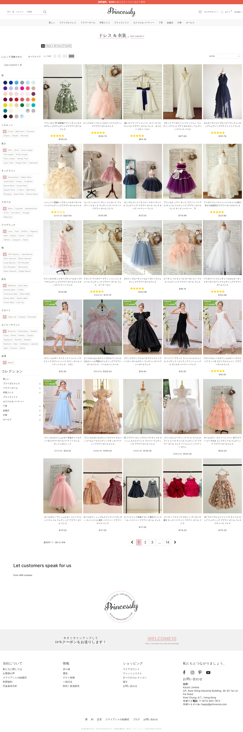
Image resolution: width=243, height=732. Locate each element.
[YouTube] (209, 672)
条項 (128, 729)
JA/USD (237, 12)
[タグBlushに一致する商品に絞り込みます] (10, 93)
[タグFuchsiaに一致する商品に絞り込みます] (27, 88)
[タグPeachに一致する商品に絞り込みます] (5, 93)
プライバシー (137, 729)
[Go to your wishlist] (200, 10)
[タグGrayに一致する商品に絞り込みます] (33, 110)
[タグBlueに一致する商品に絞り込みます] (33, 82)
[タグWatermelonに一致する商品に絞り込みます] (22, 99)
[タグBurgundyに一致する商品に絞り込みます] (5, 99)
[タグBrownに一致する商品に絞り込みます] (10, 116)
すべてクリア (34, 56)
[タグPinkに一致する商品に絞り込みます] (27, 93)
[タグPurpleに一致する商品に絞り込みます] (5, 88)
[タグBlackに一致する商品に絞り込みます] (5, 116)
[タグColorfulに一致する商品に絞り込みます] (27, 116)
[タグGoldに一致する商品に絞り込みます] (16, 105)
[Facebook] (186, 672)
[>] (175, 542)
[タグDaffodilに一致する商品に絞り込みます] (5, 105)
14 (167, 542)
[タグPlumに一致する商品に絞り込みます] (33, 93)
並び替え (212, 56)
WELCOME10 (162, 638)
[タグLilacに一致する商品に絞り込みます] (10, 88)
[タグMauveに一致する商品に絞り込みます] (16, 116)
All (43, 46)
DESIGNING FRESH (153, 729)
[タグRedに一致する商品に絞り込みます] (16, 99)
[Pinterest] (201, 672)
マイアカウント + (211, 12)
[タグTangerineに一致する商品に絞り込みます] (33, 99)
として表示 (47, 56)
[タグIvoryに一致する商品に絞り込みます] (16, 110)
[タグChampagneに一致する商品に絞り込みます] (10, 110)
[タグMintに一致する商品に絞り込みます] (27, 105)
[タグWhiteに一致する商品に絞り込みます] (22, 110)
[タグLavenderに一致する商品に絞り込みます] (16, 88)
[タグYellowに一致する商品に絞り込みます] (10, 105)
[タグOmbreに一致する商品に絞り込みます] (22, 116)
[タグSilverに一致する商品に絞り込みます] (27, 110)
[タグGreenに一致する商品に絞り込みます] (22, 105)
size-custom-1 (13, 64)
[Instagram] (193, 672)
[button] (57, 135)
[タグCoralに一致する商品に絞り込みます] (27, 99)
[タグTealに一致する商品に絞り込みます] (33, 105)
